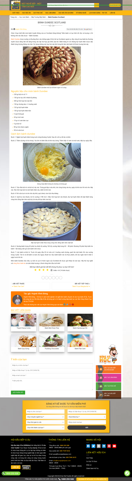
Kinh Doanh (56, 254)
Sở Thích (77, 254)
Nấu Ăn (55, 246)
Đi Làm (67, 254)
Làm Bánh (66, 246)
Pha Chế (77, 246)
